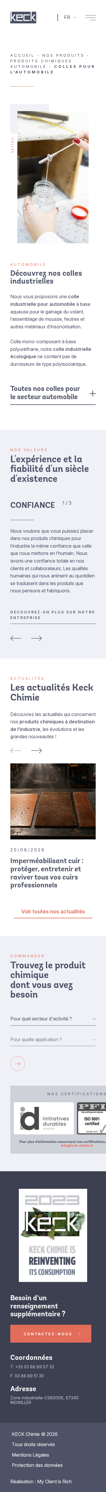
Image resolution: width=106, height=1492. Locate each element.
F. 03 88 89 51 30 (27, 1376)
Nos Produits (63, 55)
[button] (15, 750)
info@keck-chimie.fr (77, 1146)
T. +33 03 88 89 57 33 (32, 1367)
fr (67, 17)
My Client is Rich (54, 1481)
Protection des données (37, 1465)
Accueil (22, 55)
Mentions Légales (30, 1455)
